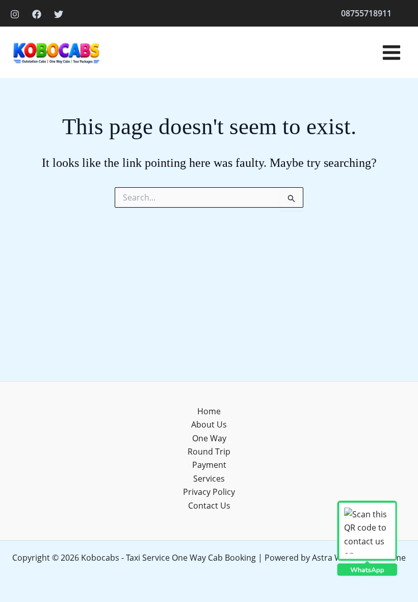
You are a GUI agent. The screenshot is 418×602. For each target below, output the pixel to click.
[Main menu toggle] (391, 52)
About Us (209, 424)
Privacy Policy (209, 491)
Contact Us (209, 505)
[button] (366, 13)
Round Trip (209, 451)
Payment (209, 464)
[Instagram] (14, 14)
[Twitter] (58, 14)
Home (209, 411)
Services (209, 478)
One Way (209, 438)
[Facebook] (36, 14)
